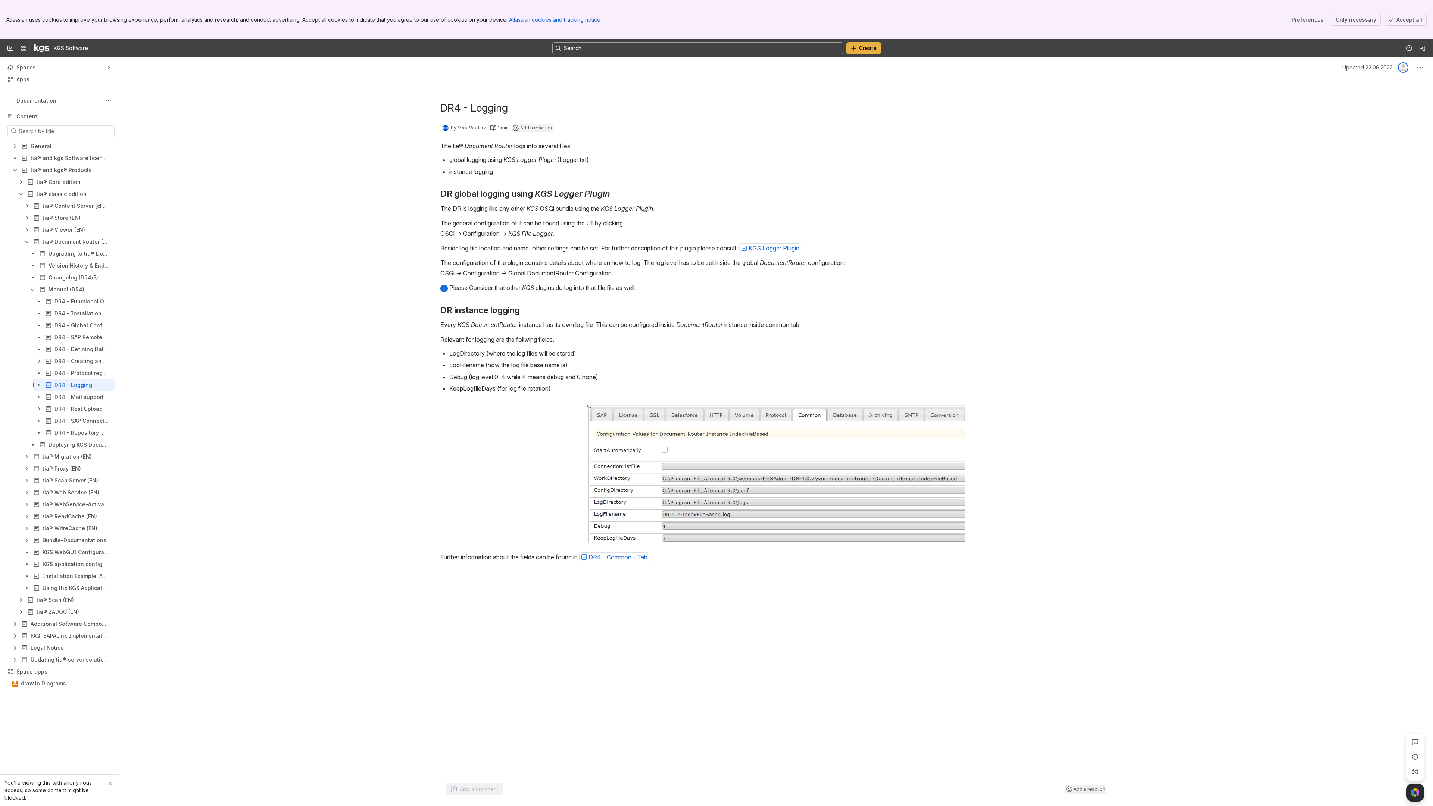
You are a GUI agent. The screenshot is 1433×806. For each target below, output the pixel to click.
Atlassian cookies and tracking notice (554, 19)
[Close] (110, 783)
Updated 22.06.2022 (1367, 67)
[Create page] (1415, 772)
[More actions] (108, 100)
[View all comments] (1415, 742)
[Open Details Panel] (1415, 757)
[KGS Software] (42, 48)
